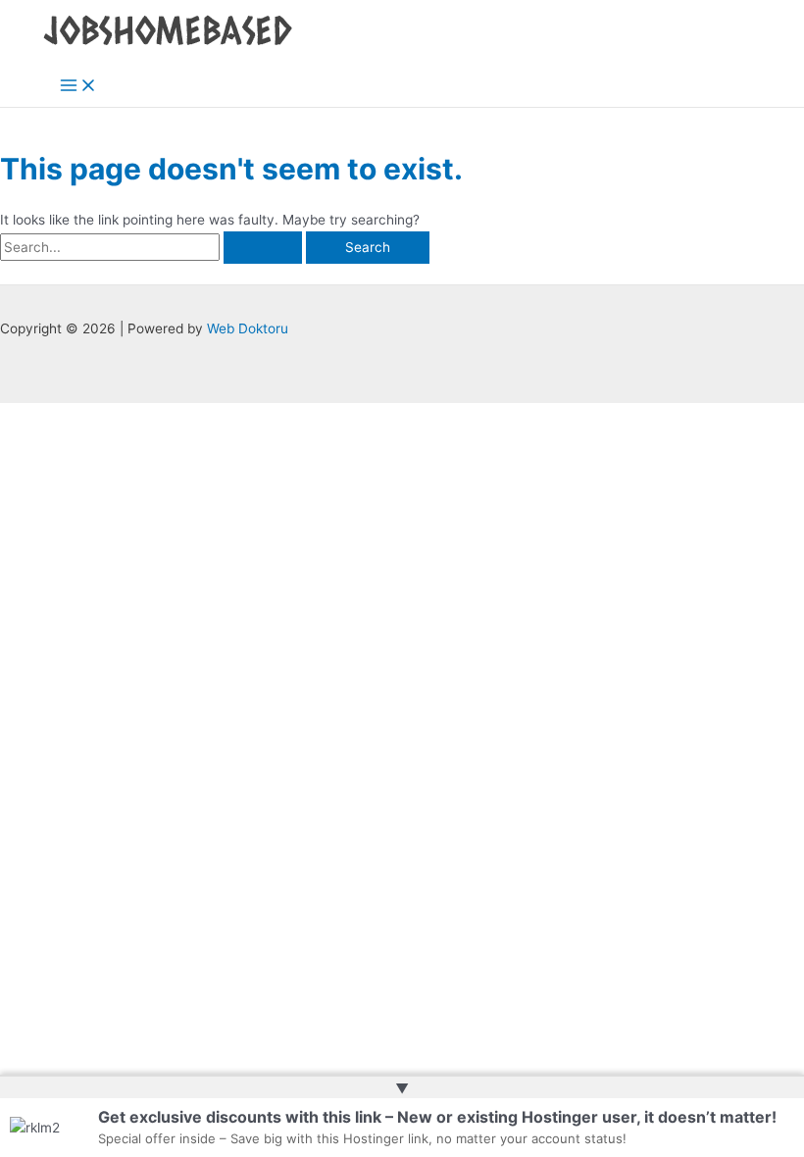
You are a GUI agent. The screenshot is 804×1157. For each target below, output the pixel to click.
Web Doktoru (247, 328)
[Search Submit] (263, 248)
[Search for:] (153, 247)
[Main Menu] (78, 87)
